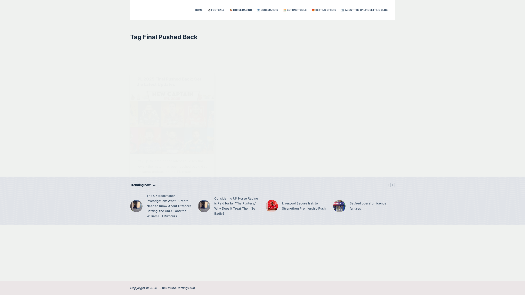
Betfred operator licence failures (368, 205)
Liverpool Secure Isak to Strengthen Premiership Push (304, 205)
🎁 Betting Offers (324, 9)
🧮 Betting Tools (295, 9)
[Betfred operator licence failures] (339, 206)
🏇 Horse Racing (240, 9)
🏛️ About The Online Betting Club (364, 9)
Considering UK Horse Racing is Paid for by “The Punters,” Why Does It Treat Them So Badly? (236, 206)
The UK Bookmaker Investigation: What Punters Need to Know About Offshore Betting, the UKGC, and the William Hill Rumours (169, 206)
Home (198, 9)
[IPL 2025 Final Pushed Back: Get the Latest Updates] (172, 122)
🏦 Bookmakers (267, 9)
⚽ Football (216, 9)
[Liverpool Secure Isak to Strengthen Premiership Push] (272, 206)
